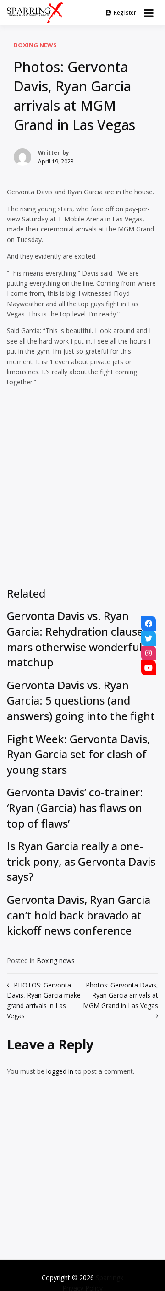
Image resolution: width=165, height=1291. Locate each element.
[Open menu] (148, 13)
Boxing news (35, 45)
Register (125, 13)
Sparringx (109, 1277)
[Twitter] (148, 638)
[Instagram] (148, 653)
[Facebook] (148, 623)
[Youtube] (148, 667)
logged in (59, 1071)
